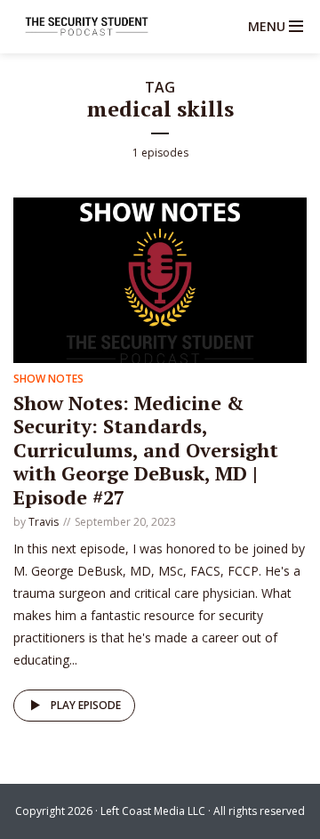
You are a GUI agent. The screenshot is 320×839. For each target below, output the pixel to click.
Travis (43, 521)
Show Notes (48, 378)
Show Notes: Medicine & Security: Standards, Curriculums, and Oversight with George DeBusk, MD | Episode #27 (145, 450)
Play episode (86, 705)
